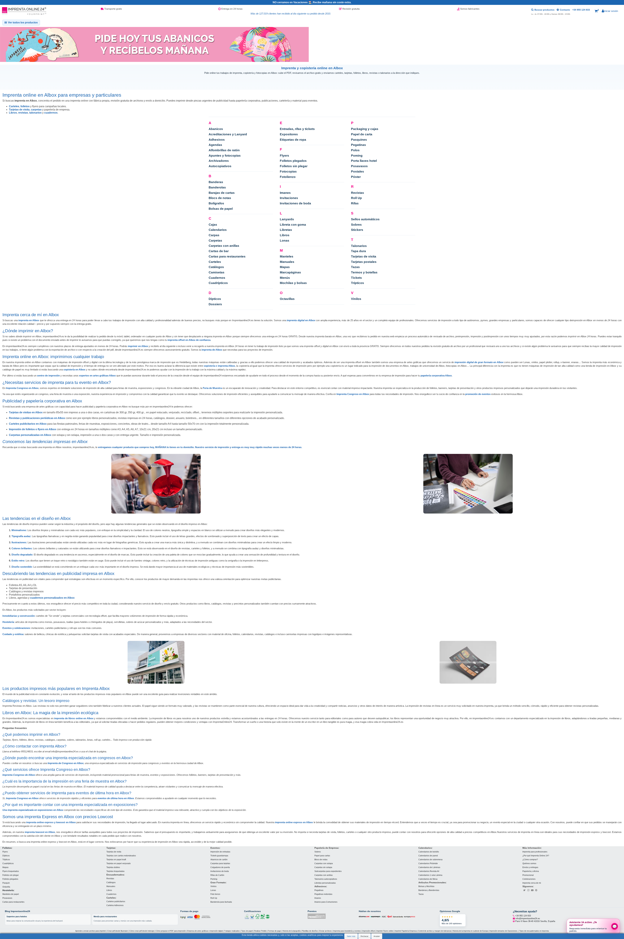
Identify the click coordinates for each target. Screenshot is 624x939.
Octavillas (287, 299)
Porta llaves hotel (364, 160)
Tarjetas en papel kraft (116, 859)
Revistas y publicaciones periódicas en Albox (37, 418)
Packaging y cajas (364, 129)
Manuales (287, 262)
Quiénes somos (529, 863)
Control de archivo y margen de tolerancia (434, 931)
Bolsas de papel (221, 208)
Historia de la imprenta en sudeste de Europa (470, 931)
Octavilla (6, 887)
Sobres (356, 224)
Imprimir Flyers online (384, 931)
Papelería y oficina (530, 871)
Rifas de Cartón (217, 875)
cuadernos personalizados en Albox (52, 597)
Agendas (215, 145)
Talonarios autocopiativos (325, 879)
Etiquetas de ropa (293, 139)
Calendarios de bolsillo (428, 851)
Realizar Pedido (260, 931)
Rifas (355, 203)
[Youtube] (532, 890)
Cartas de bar (219, 251)
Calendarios (218, 230)
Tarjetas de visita (19, 109)
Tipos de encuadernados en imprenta (534, 931)
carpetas (36, 109)
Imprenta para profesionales (534, 851)
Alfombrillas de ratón (224, 150)
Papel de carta (361, 134)
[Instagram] (528, 890)
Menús (285, 277)
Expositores (289, 134)
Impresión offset (368, 931)
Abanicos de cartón (219, 859)
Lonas (284, 240)
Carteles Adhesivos (115, 905)
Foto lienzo (215, 894)
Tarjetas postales (364, 262)
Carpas (214, 235)
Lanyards (287, 219)
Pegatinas (358, 145)
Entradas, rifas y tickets (297, 129)
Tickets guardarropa (219, 855)
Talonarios (359, 246)
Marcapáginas (290, 272)
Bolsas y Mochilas (426, 886)
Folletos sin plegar (293, 166)
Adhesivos (217, 139)
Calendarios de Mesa (427, 879)
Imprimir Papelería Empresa (406, 931)
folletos (25, 106)
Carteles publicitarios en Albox (28, 423)
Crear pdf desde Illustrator (117, 931)
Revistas (357, 192)
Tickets (356, 277)
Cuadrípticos (218, 283)
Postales (357, 171)
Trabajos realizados (232, 931)
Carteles (14, 106)
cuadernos (51, 112)
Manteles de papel (10, 894)
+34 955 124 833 (581, 9)
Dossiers (215, 304)
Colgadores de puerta (220, 867)
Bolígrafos (216, 203)
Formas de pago (274, 931)
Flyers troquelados (10, 871)
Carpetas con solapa (323, 863)
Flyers (284, 155)
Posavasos (359, 166)
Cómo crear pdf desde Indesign (141, 931)
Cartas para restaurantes (227, 256)
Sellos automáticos (365, 219)
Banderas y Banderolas (428, 890)
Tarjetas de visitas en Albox (26, 412)
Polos (355, 150)
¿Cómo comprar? (530, 859)
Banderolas (217, 187)
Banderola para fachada (221, 902)
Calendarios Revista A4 (428, 871)
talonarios (35, 112)
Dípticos (215, 299)
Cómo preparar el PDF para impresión (171, 931)
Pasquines (359, 139)
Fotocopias (288, 171)
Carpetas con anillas (224, 245)
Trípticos (357, 283)
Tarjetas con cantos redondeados (121, 855)
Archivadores (219, 160)
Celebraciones (528, 879)
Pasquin (6, 883)
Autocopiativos (220, 166)
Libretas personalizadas (325, 883)
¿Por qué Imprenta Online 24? (535, 855)
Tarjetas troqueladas (115, 871)
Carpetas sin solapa (323, 867)
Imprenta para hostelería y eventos (347, 931)
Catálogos (216, 267)
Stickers (357, 230)
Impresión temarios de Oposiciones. (503, 931)
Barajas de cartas (222, 192)
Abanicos (216, 129)
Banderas (216, 182)
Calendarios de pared (428, 855)
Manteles (286, 256)
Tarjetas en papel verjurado (118, 863)
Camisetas (216, 272)
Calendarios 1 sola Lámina (430, 875)
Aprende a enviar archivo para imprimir (90, 931)
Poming (357, 155)
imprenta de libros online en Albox (73, 718)
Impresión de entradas (220, 851)
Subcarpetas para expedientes (328, 871)
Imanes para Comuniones (325, 902)
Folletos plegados (293, 160)
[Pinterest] (536, 890)
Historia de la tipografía (291, 931)
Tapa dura (358, 251)
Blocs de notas (220, 198)
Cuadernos (217, 277)
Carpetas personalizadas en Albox (30, 435)
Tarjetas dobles (113, 867)
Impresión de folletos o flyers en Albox (32, 429)
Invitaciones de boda (295, 203)
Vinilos (356, 299)
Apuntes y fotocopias (225, 155)
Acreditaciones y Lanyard (228, 134)
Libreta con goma (293, 224)
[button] (596, 11)
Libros (13, 112)
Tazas (355, 267)
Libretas (286, 230)
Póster (356, 177)
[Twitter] (524, 890)
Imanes (285, 192)
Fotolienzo (288, 177)
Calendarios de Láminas (429, 867)
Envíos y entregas (530, 867)
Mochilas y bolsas (293, 283)
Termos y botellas (364, 272)
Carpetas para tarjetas (220, 863)
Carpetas (215, 240)
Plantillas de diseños (310, 931)
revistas (23, 112)
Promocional (528, 875)
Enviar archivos (325, 931)
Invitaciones (289, 198)
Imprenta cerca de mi (531, 883)
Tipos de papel (247, 931)
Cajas (213, 224)
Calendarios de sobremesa (430, 859)
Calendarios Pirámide (428, 863)
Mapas (285, 267)
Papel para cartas (322, 855)
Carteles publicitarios (115, 901)
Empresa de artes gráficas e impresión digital (205, 931)
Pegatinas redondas (323, 894)
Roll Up (356, 198)
